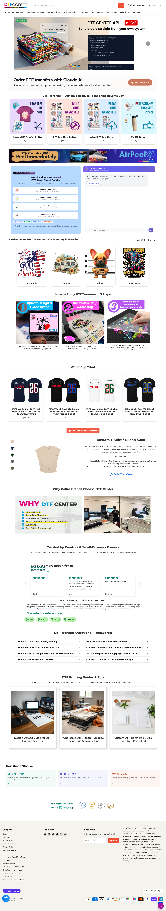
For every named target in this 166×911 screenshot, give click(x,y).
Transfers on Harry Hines (12, 870)
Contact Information (10, 844)
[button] (26, 583)
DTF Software (8, 876)
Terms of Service (9, 850)
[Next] (148, 43)
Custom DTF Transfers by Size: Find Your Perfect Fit (133, 739)
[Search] (121, 5)
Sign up (113, 840)
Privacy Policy (8, 847)
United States (152, 891)
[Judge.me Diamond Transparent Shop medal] (82, 805)
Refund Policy (8, 840)
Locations (6, 860)
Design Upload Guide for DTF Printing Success (32, 739)
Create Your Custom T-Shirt (14, 867)
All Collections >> (147, 240)
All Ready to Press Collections (14, 880)
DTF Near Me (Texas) (11, 873)
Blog (5, 854)
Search (5, 834)
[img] (84, 568)
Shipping (6, 837)
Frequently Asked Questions (14, 857)
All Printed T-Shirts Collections (84, 430)
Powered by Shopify (9, 901)
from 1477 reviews (38, 571)
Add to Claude (142, 82)
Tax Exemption (9, 863)
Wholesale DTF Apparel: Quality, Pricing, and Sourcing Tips (83, 739)
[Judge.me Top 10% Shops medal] (110, 805)
